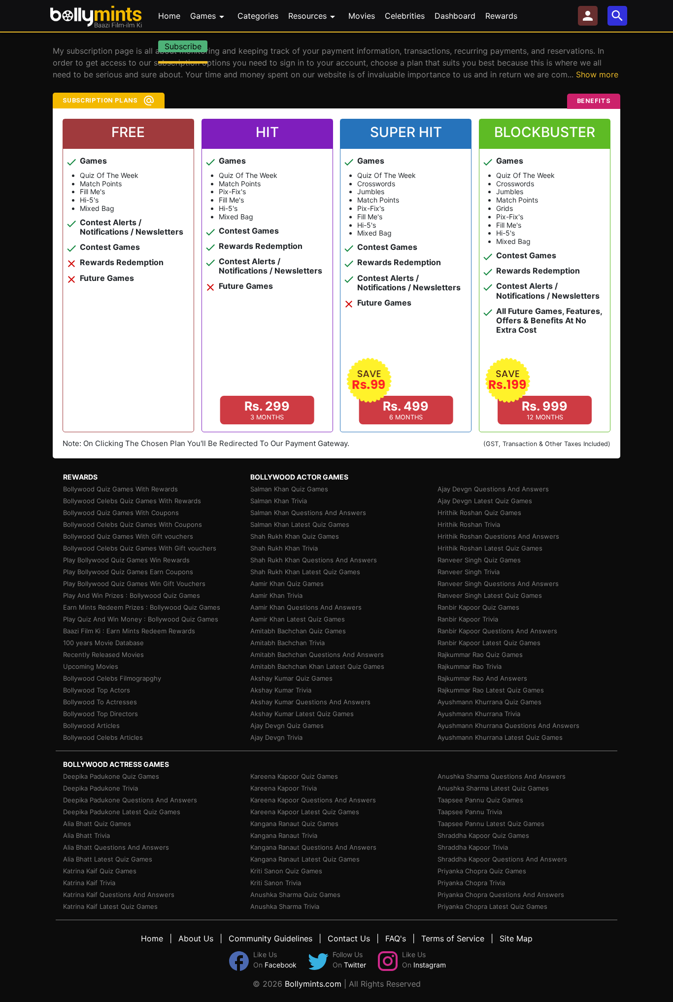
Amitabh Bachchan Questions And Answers (317, 654)
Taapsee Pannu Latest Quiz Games (490, 824)
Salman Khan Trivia (278, 501)
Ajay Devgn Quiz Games (287, 725)
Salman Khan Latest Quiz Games (299, 524)
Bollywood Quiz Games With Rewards (120, 489)
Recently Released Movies (103, 654)
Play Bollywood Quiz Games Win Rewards (126, 560)
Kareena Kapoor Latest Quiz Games (304, 812)
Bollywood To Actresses (100, 702)
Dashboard (455, 16)
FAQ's (395, 938)
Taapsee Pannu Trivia (469, 812)
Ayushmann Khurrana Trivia (478, 714)
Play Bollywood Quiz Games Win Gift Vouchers (134, 583)
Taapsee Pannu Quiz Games (480, 800)
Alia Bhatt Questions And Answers (116, 847)
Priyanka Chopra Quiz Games (481, 871)
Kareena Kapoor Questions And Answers (313, 800)
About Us (195, 938)
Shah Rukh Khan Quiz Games (294, 536)
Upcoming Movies (90, 666)
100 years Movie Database (103, 643)
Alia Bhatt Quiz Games (97, 824)
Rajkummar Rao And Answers (482, 678)
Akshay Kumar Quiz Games (291, 678)
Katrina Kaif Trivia (89, 883)
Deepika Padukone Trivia (100, 788)
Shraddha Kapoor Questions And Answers (502, 859)
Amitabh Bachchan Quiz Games (298, 631)
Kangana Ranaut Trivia (283, 835)
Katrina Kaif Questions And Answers (118, 894)
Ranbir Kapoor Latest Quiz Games (488, 643)
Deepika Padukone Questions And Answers (130, 800)
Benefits (593, 100)
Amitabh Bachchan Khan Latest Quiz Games (317, 666)
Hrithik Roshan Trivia (468, 524)
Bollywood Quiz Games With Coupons (121, 513)
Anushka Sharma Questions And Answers (501, 776)
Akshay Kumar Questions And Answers (310, 702)
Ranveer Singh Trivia (468, 572)
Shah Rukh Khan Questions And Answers (313, 560)
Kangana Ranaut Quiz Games (294, 824)
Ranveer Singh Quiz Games (479, 560)
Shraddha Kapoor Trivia (472, 847)
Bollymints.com (313, 984)
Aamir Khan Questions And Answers (306, 607)
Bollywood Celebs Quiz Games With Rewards (132, 501)
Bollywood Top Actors (96, 690)
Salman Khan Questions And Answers (308, 513)
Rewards (501, 16)
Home (169, 16)
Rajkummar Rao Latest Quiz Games (490, 690)
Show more (597, 74)
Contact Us (349, 938)
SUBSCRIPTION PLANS (100, 100)
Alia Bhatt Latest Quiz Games (107, 859)
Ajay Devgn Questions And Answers (493, 489)
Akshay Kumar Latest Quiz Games (302, 714)
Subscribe (183, 46)
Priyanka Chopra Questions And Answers (500, 894)
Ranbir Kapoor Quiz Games (478, 607)
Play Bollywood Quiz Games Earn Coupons (128, 572)
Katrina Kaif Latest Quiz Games (110, 906)
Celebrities (405, 16)
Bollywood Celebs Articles (103, 737)
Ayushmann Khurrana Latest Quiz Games (500, 737)
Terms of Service (452, 938)
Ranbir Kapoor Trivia (467, 619)
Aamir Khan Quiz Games (287, 583)
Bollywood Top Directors (100, 714)
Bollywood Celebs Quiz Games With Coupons (132, 524)
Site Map (516, 938)
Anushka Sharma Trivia (284, 906)
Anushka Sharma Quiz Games (295, 894)
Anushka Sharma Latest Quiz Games (493, 788)
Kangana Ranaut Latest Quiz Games (305, 859)
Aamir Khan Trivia (276, 595)
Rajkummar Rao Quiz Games (480, 654)
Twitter (355, 965)
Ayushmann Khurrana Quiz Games (489, 702)
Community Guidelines (270, 938)
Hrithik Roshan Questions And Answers (498, 536)
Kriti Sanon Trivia (275, 883)
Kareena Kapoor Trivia (283, 788)
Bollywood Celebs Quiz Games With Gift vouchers (139, 548)
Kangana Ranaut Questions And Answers (313, 847)
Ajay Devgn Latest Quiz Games (484, 501)
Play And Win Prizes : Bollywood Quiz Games (131, 595)
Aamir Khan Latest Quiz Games (297, 619)
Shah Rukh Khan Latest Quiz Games (305, 572)
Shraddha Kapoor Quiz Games (483, 835)
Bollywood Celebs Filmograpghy (112, 678)
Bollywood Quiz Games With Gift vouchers (128, 536)
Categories (257, 16)
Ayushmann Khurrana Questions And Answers (508, 725)
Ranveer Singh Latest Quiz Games (489, 595)
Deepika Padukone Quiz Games (111, 776)
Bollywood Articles (91, 725)
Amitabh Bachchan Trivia (287, 643)
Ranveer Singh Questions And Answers (498, 583)
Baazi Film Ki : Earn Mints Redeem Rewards (129, 631)
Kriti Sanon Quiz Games (286, 871)
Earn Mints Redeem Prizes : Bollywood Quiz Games (141, 607)
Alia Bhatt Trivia (86, 835)
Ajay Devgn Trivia (276, 737)
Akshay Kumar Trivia (280, 690)
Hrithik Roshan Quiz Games (479, 513)
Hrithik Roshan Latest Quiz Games (489, 548)
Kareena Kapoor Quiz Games (294, 776)
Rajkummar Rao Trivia (469, 666)
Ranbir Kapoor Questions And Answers (497, 631)
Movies (361, 16)
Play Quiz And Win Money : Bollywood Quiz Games (140, 619)
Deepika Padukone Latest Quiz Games (121, 812)
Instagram (429, 965)
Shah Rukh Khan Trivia (284, 548)
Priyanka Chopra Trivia (471, 883)
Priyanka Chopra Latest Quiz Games (492, 906)
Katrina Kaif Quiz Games (99, 871)
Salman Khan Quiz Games (289, 489)
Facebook (281, 965)
